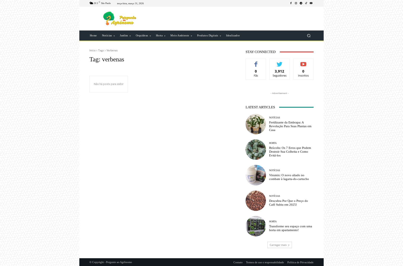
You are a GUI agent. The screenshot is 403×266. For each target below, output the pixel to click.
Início (92, 50)
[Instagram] (295, 3)
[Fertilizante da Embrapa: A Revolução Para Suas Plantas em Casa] (256, 124)
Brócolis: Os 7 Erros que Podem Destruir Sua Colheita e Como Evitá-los (290, 151)
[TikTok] (306, 3)
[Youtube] (311, 3)
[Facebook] (290, 3)
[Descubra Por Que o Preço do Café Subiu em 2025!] (256, 201)
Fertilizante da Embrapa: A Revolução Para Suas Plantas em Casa (290, 126)
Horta (273, 143)
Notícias (274, 117)
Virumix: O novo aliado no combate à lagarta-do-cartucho (289, 177)
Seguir (280, 62)
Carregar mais (278, 245)
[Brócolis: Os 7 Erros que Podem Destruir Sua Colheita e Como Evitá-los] (256, 149)
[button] (309, 36)
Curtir (256, 62)
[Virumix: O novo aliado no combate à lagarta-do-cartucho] (256, 175)
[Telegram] (301, 3)
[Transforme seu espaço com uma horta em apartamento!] (256, 226)
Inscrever (303, 62)
